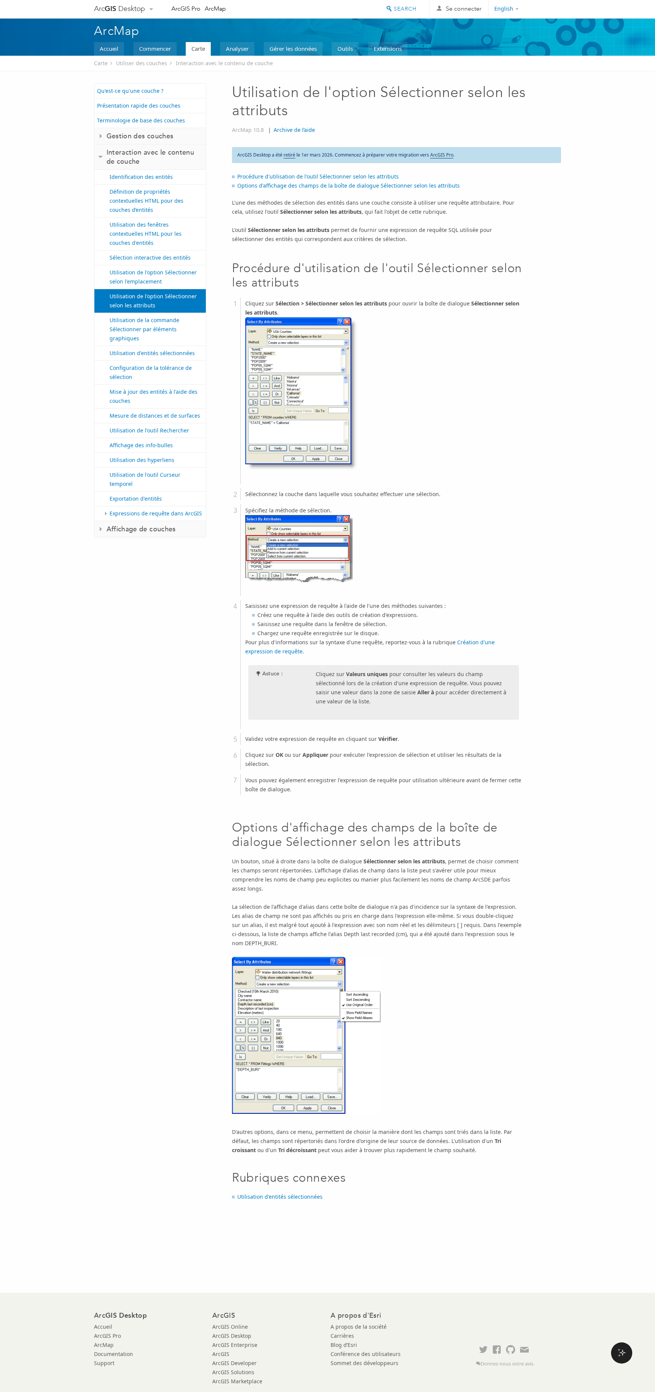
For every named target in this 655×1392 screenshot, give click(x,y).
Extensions (388, 48)
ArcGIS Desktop (231, 1335)
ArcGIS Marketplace (237, 1381)
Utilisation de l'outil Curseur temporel (145, 479)
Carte (198, 48)
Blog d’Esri (344, 1344)
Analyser (237, 48)
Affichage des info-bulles (141, 445)
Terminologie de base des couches (141, 120)
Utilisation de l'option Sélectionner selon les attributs (153, 301)
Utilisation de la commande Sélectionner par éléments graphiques (144, 329)
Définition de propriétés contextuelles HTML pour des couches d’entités (146, 200)
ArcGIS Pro (186, 8)
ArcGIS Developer (234, 1363)
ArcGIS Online (230, 1326)
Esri (545, 9)
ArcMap (215, 8)
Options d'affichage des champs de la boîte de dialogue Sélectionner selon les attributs (348, 185)
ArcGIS (220, 1354)
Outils (345, 48)
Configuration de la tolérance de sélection (151, 372)
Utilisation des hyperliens (142, 459)
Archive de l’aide (294, 129)
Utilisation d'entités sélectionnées (152, 353)
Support (104, 1363)
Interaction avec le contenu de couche (224, 63)
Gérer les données (293, 48)
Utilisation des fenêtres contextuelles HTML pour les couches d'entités (146, 233)
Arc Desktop (119, 8)
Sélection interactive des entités (150, 257)
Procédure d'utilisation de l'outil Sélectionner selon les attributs (318, 176)
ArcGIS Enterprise (234, 1344)
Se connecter (463, 8)
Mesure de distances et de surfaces (155, 415)
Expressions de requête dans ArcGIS (156, 513)
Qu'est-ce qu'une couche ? (130, 90)
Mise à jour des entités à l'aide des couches (153, 396)
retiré (289, 155)
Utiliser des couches (141, 63)
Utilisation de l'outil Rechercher (149, 430)
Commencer (155, 48)
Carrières (342, 1335)
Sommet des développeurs (364, 1363)
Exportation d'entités (136, 498)
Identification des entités (141, 176)
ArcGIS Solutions (233, 1372)
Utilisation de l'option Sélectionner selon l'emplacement (153, 277)
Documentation (113, 1354)
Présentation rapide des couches (138, 105)
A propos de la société (359, 1326)
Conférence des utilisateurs (366, 1354)
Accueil (109, 48)
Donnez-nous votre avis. (507, 1364)
